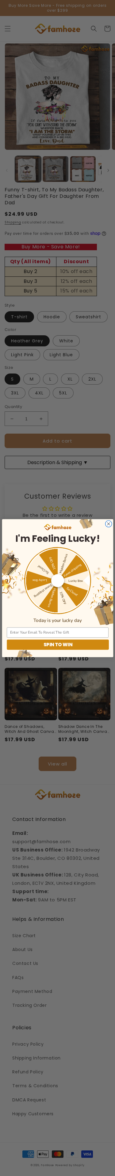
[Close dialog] (108, 524)
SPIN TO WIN (57, 644)
